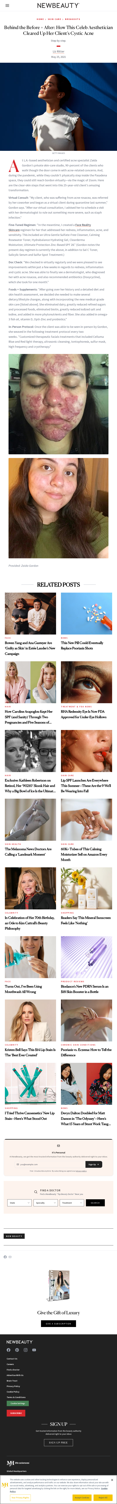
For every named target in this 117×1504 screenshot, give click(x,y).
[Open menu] (7, 5)
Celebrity (11, 912)
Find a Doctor (13, 1369)
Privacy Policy (13, 1386)
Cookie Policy (13, 1391)
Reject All (103, 1497)
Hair (8, 706)
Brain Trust (12, 1380)
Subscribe (16, 1413)
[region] (58, 1489)
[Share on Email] (10, 1256)
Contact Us (12, 1358)
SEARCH (95, 1202)
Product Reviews (73, 981)
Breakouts (72, 19)
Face (8, 638)
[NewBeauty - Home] (58, 5)
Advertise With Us (15, 1375)
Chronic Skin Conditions (78, 1044)
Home (40, 19)
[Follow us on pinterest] (17, 1350)
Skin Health (13, 844)
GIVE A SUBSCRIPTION (58, 1323)
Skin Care (54, 19)
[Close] (112, 1480)
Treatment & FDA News (76, 706)
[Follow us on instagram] (25, 1350)
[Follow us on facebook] (8, 1350)
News (64, 638)
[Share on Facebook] (5, 1256)
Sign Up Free (58, 1442)
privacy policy (81, 1171)
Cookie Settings (18, 1403)
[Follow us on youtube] (34, 1350)
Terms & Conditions (16, 1397)
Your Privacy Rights (20, 1497)
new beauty (14, 1236)
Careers (10, 1364)
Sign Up (92, 1164)
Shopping (67, 912)
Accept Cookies (82, 1497)
